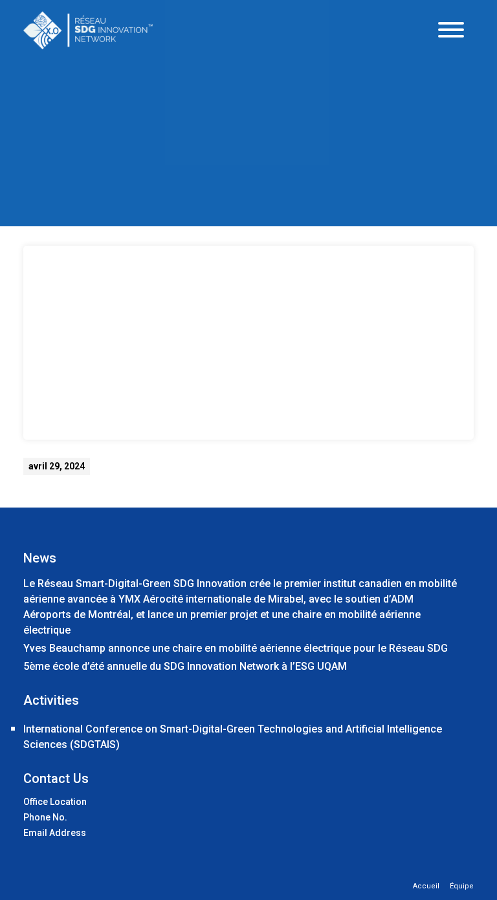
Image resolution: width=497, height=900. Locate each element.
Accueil (426, 886)
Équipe (462, 886)
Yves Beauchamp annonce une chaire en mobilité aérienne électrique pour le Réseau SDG (235, 648)
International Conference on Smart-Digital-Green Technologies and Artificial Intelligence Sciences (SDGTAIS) (232, 737)
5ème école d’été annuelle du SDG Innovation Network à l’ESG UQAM (185, 666)
